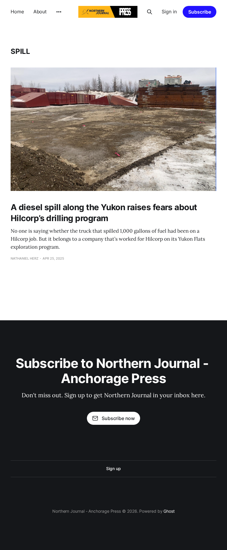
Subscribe (199, 12)
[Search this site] (149, 11)
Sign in (169, 12)
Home (17, 12)
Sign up (113, 468)
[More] (58, 11)
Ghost (169, 511)
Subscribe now (118, 418)
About (40, 12)
